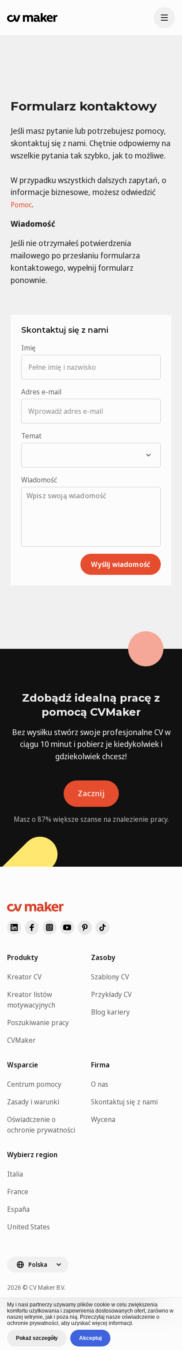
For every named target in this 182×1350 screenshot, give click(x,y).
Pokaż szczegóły (37, 1338)
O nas (99, 1084)
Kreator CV (24, 977)
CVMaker (21, 1040)
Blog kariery (110, 1012)
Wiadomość (39, 480)
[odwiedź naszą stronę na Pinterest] (85, 927)
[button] (91, 455)
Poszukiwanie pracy (38, 1022)
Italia (15, 1174)
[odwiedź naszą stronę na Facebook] (32, 927)
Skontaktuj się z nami (124, 1102)
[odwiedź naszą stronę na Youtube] (67, 927)
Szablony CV (110, 977)
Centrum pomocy (34, 1084)
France (17, 1191)
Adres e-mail (41, 392)
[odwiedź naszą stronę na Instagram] (49, 927)
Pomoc (21, 205)
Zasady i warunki (33, 1102)
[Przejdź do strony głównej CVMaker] (32, 17)
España (18, 1209)
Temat (31, 436)
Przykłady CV (111, 994)
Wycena (103, 1119)
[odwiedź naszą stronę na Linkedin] (14, 927)
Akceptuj (90, 1338)
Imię (28, 348)
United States (28, 1227)
